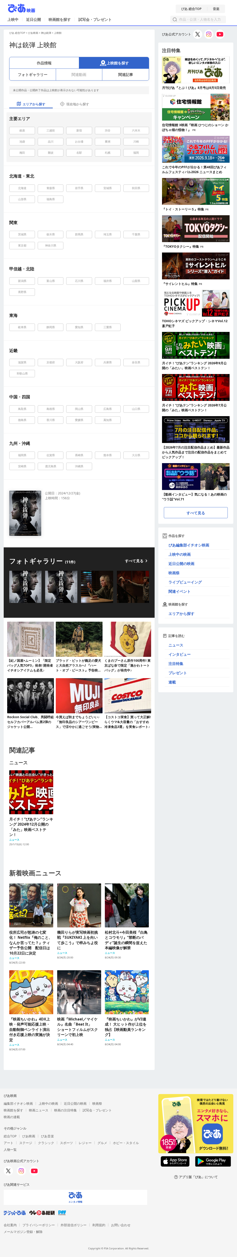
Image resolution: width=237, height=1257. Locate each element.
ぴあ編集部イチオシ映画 (188, 545)
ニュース (175, 645)
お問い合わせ (121, 1225)
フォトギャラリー (32, 74)
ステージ (25, 1143)
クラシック (46, 1143)
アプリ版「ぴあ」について (198, 1177)
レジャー (85, 1143)
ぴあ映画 (33, 32)
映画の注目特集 (65, 1110)
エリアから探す (181, 613)
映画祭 (174, 572)
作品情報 (44, 63)
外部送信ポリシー (74, 1225)
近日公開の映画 (181, 563)
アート (8, 1143)
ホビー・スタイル (126, 1143)
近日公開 (33, 19)
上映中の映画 (179, 554)
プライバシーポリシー (38, 1225)
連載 (172, 682)
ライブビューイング (185, 582)
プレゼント (177, 672)
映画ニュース (38, 1110)
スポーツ (66, 1143)
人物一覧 (10, 1149)
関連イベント (179, 591)
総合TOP (10, 1136)
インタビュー (179, 654)
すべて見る (134, 560)
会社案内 (10, 1225)
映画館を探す (60, 19)
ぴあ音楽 (47, 1136)
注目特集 (175, 663)
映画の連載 (12, 1117)
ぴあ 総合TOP (191, 8)
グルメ (102, 1143)
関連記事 (125, 74)
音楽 (216, 8)
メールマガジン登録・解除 (23, 1231)
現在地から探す (77, 104)
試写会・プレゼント (95, 19)
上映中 (13, 19)
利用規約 (98, 1225)
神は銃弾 (46, 32)
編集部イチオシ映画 (18, 1103)
